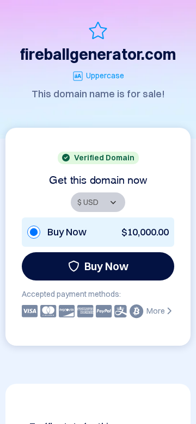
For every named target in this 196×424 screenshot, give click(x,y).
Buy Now (106, 266)
